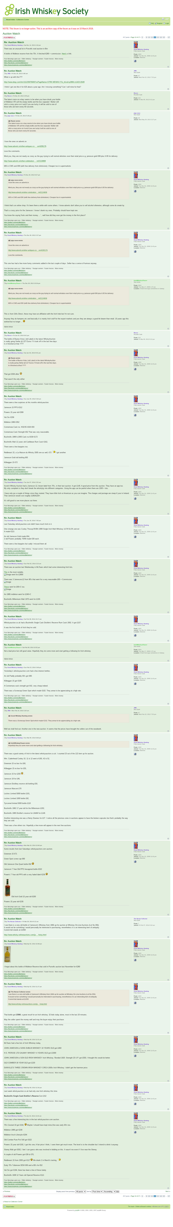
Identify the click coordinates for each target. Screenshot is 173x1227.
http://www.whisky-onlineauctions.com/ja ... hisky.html (25, 935)
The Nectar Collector (14, 921)
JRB (8, 73)
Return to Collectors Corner (13, 1201)
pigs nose (10, 116)
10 (149, 37)
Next (167, 1191)
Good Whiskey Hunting (14, 45)
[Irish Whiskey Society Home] (46, 9)
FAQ (152, 23)
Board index (10, 19)
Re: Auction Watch (14, 42)
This (5, 572)
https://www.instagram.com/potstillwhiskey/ (18, 65)
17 (169, 37)
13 (158, 37)
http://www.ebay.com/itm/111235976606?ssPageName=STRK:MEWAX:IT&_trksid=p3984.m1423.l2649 (44, 82)
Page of (135, 37)
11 (152, 37)
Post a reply (7, 36)
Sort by (89, 1191)
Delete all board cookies (143, 1206)
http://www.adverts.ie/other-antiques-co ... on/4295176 (25, 146)
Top (168, 67)
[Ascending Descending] (111, 1191)
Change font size (167, 19)
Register (159, 23)
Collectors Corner (22, 19)
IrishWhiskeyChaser (14, 283)
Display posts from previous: (65, 1191)
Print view (162, 19)
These (6, 587)
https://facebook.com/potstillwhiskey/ (16, 63)
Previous (7, 1191)
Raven (9, 96)
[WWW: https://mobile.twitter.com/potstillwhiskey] (135, 61)
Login (167, 23)
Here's (64, 54)
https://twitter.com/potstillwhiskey (14, 61)
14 (161, 37)
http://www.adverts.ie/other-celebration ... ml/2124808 (25, 161)
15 (164, 37)
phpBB (77, 1210)
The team (131, 1206)
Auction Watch (11, 33)
